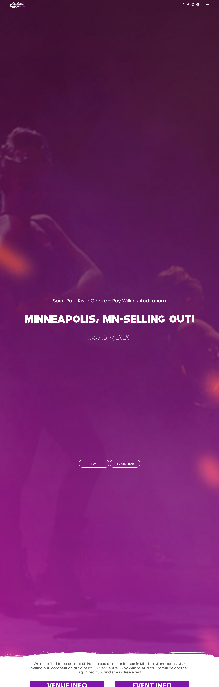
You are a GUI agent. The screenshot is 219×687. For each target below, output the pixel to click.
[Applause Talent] (18, 4)
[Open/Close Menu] (207, 4)
